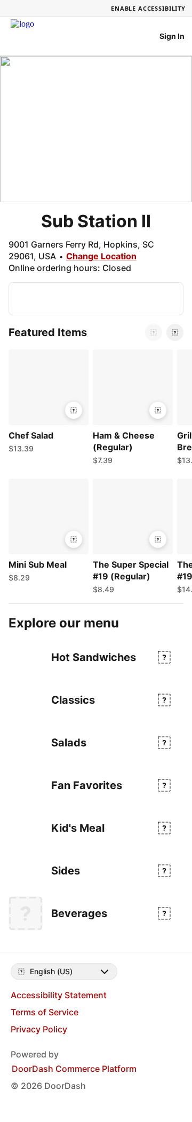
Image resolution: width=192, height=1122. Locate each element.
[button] (46, 404)
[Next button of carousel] (174, 332)
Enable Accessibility (148, 8)
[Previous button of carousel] (153, 332)
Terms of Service (44, 1012)
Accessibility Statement (59, 995)
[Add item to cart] (73, 410)
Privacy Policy (39, 1029)
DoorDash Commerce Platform (74, 1068)
